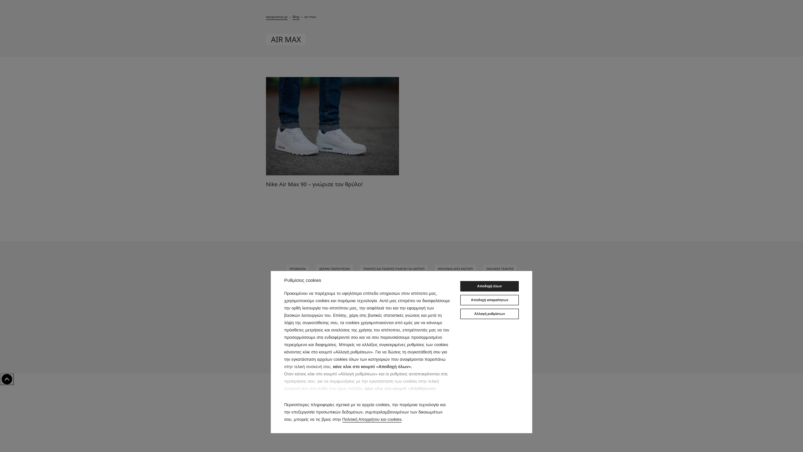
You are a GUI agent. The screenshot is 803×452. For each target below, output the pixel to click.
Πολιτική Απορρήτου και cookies (372, 419)
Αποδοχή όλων (489, 286)
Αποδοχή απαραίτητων (489, 300)
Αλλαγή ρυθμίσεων (489, 314)
